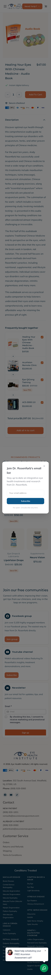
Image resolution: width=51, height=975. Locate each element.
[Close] (44, 466)
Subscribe (25, 501)
